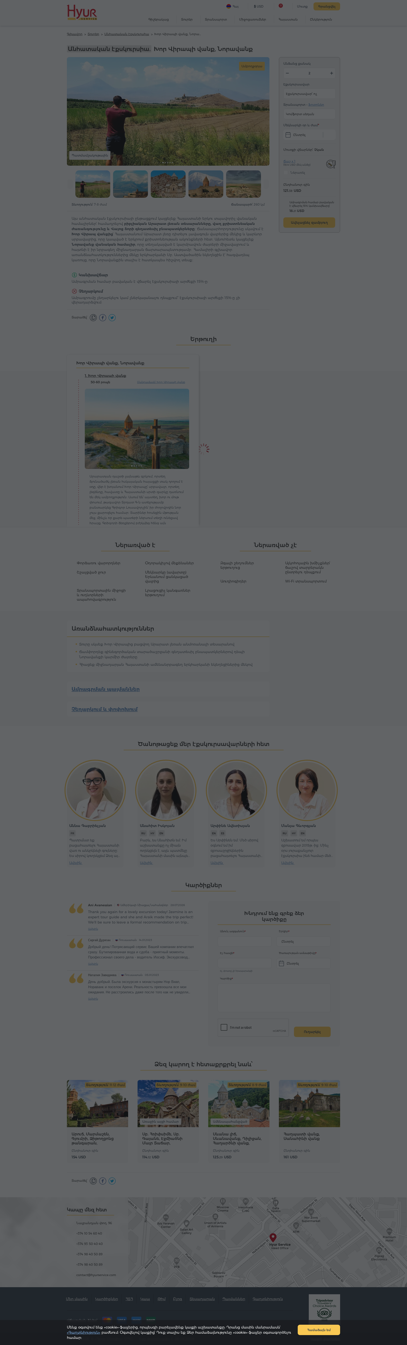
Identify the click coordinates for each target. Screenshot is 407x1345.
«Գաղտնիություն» (83, 1332)
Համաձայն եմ (319, 1330)
